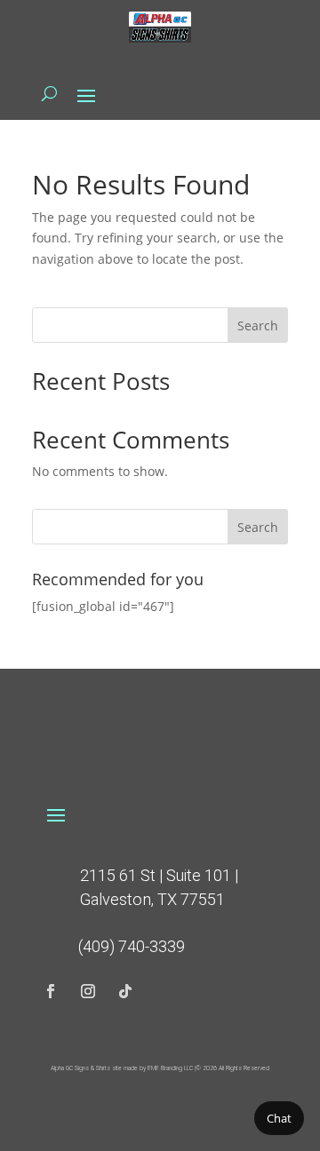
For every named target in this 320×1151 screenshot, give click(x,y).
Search (257, 325)
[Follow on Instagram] (88, 991)
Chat (279, 1118)
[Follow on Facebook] (50, 991)
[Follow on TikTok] (125, 991)
